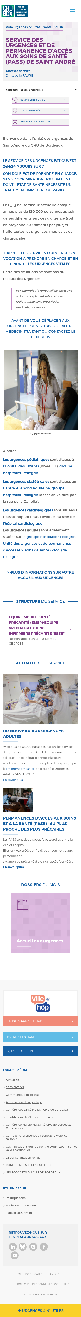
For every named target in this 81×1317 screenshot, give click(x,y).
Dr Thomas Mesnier (20, 769)
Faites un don (22, 1051)
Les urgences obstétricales (26, 481)
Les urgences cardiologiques (28, 510)
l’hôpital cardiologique (22, 523)
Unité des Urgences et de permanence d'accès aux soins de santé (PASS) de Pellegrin (37, 550)
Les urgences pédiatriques (26, 459)
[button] (72, 10)
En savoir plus (13, 779)
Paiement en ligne (21, 1036)
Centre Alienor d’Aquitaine (26, 488)
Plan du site (55, 1274)
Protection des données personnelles (42, 1284)
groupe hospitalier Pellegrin (51, 537)
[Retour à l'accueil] (14, 11)
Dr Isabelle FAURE (19, 75)
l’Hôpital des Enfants (21, 466)
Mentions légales (30, 1274)
